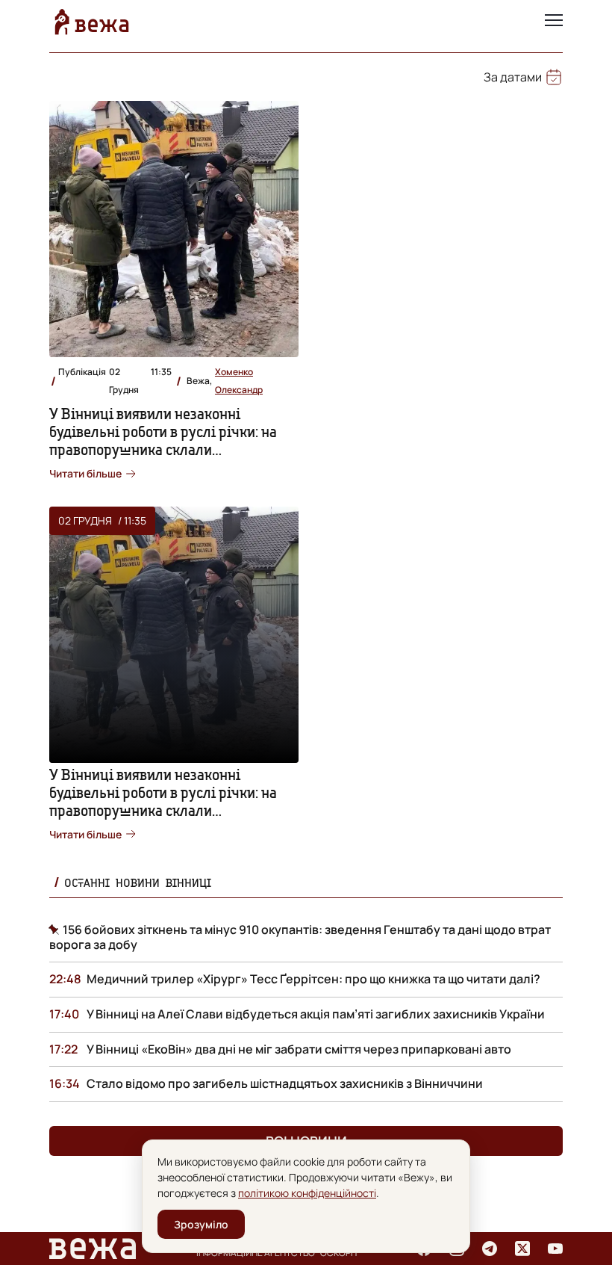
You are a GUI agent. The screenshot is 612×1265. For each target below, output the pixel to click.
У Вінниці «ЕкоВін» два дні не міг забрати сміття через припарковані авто (299, 1049)
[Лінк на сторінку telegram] (489, 1248)
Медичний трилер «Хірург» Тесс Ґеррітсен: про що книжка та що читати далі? (313, 979)
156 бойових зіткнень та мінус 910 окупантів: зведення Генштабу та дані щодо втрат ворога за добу (300, 937)
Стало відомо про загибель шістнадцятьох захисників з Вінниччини (285, 1083)
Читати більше (85, 473)
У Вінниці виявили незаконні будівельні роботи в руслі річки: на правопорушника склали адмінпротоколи (163, 440)
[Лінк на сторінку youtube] (555, 1248)
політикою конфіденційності (307, 1193)
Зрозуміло (201, 1224)
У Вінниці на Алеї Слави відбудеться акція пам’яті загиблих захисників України (316, 1014)
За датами (513, 77)
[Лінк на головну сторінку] (91, 21)
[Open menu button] (554, 21)
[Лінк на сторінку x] (522, 1248)
